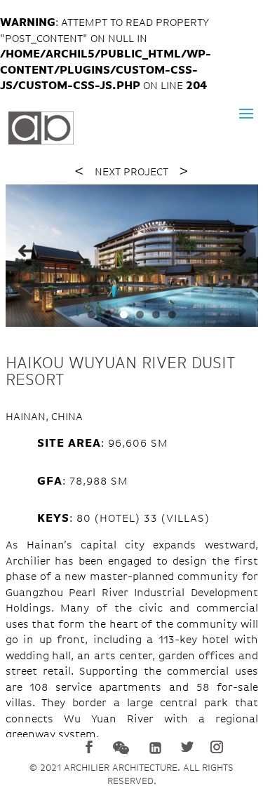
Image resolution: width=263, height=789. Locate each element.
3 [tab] (124, 314)
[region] (132, 255)
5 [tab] (156, 314)
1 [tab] (91, 314)
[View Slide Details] (132, 255)
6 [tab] (172, 314)
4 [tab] (140, 314)
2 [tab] (108, 314)
